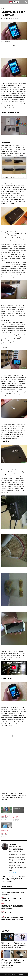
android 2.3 (15, 876)
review (3, 881)
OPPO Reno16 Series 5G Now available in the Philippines (13, 899)
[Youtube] (15, 872)
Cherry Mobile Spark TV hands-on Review (12, 880)
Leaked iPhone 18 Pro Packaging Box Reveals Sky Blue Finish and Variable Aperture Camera (12, 906)
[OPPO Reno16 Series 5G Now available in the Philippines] (20, 937)
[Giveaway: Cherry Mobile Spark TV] (6, 810)
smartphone (10, 881)
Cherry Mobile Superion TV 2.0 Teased (17, 816)
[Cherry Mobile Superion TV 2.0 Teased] (18, 810)
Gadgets (3, 897)
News (2, 8)
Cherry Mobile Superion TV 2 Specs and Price (6, 832)
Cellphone (22, 876)
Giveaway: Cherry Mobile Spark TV (5, 815)
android (9, 876)
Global (2, 911)
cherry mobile (5, 878)
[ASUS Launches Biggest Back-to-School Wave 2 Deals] (7, 937)
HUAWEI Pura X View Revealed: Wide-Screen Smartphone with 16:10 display (12, 918)
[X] (13, 872)
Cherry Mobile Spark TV (16, 878)
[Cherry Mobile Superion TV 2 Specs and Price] (6, 825)
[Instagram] (11, 872)
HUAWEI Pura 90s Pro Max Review (11, 913)
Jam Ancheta (15, 18)
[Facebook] (9, 872)
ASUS (2, 891)
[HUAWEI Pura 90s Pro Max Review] (20, 954)
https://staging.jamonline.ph (16, 846)
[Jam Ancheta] (4, 858)
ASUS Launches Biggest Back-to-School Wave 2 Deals (12, 893)
